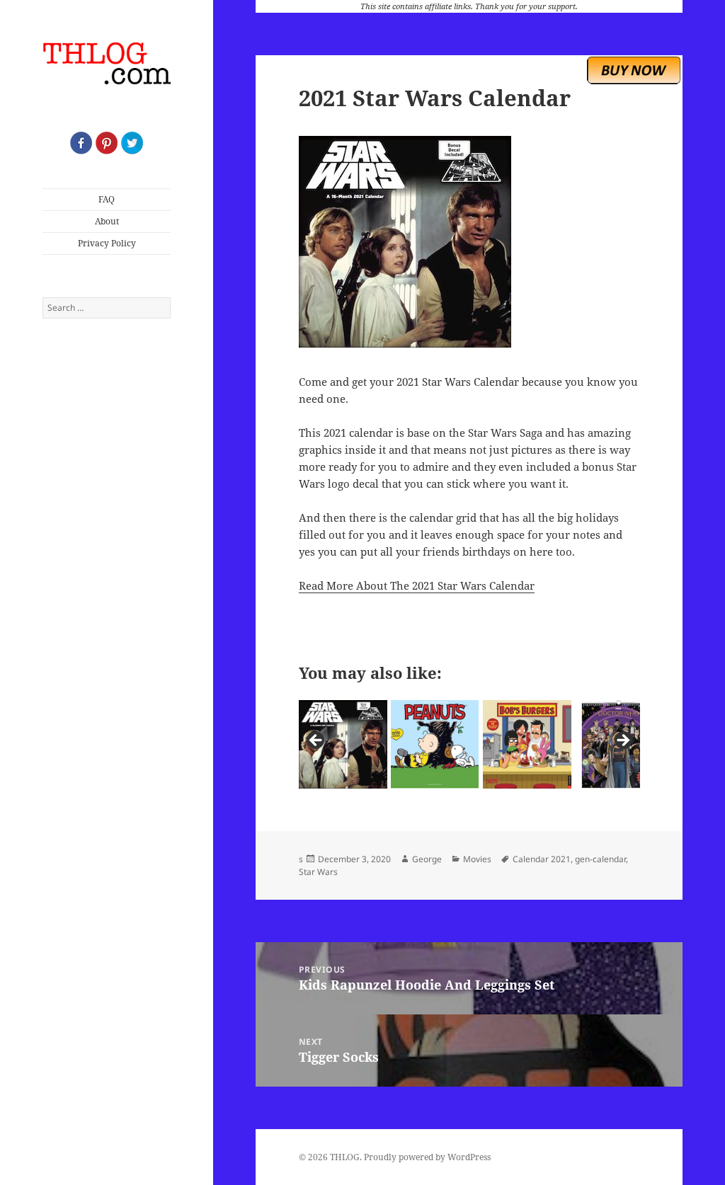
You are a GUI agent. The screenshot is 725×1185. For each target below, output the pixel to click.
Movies (477, 859)
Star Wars (318, 872)
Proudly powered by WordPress (427, 1157)
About (107, 221)
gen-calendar (600, 859)
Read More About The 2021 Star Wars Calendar (417, 585)
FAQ (106, 199)
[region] (469, 744)
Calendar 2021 (542, 859)
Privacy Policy (107, 243)
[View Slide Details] (343, 744)
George (427, 859)
